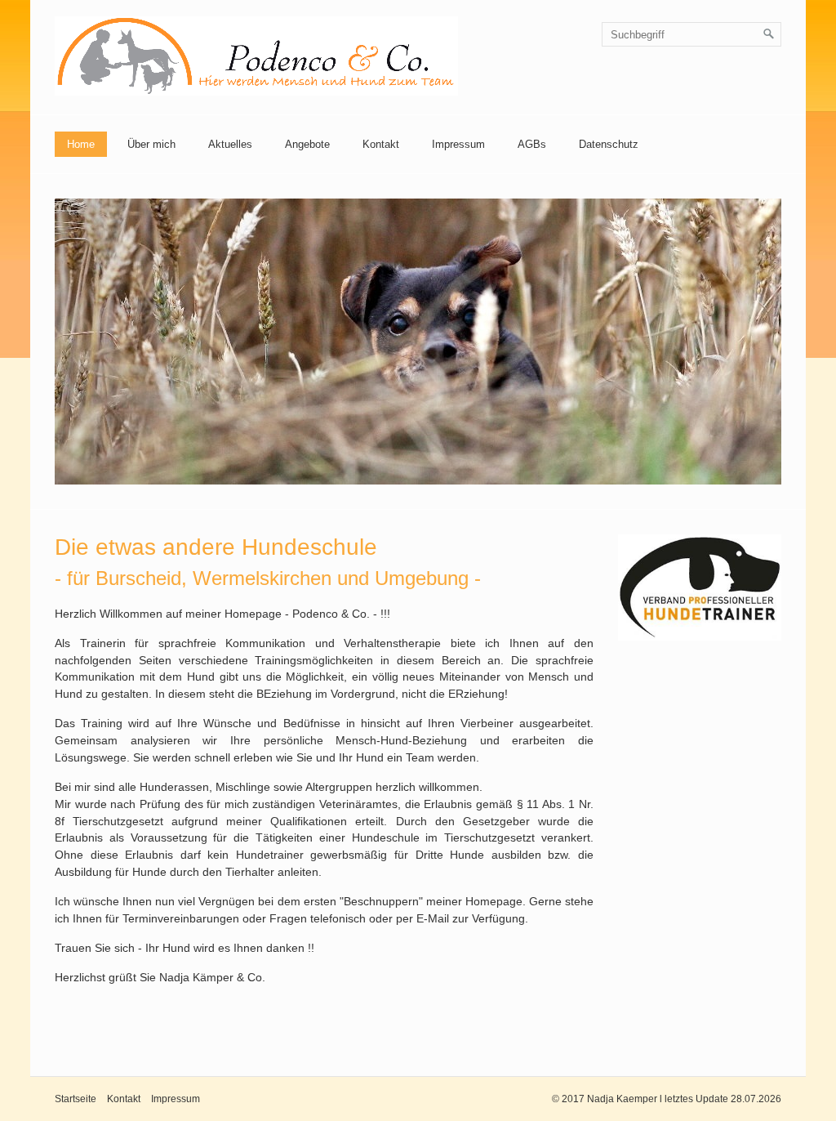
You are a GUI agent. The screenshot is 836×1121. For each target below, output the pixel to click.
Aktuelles (230, 144)
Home (81, 144)
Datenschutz (608, 144)
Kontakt (380, 144)
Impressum (458, 144)
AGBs (532, 144)
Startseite (75, 1099)
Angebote (307, 144)
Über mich (151, 144)
